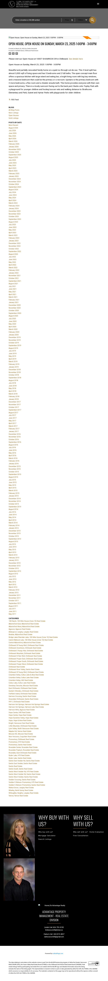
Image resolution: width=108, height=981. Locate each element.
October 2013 (14, 536)
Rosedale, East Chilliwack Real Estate (22, 753)
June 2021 (12, 289)
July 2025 (12, 160)
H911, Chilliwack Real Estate (19, 702)
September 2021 (15, 281)
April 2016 (12, 456)
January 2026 (14, 147)
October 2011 (14, 601)
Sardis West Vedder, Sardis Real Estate (23, 777)
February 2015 (14, 493)
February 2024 (14, 206)
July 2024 (12, 192)
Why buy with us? (45, 832)
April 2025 (12, 168)
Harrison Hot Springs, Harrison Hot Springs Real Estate (29, 704)
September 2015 (15, 474)
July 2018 (12, 383)
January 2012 (14, 593)
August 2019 (13, 348)
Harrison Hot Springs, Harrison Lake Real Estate (26, 707)
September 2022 (15, 251)
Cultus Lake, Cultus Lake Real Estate (22, 683)
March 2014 (13, 523)
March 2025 (13, 171)
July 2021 (12, 286)
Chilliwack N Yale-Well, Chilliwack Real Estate (25, 656)
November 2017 (15, 405)
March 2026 (13, 141)
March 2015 (13, 490)
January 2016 (14, 464)
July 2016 (12, 447)
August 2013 (13, 542)
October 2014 (14, 504)
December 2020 (15, 305)
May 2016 (12, 453)
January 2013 (14, 560)
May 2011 (12, 614)
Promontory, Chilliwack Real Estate (21, 739)
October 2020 (14, 311)
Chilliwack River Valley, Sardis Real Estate (24, 669)
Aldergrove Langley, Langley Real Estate (23, 632)
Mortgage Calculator (47, 836)
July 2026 (12, 131)
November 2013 (15, 533)
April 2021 (12, 294)
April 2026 (12, 139)
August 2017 (13, 413)
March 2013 (13, 555)
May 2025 (12, 165)
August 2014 (13, 509)
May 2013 (12, 550)
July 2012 (12, 576)
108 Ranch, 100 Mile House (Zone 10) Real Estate (27, 621)
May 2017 (12, 421)
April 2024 (12, 200)
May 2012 (12, 582)
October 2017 (14, 407)
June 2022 (12, 259)
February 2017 (14, 429)
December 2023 (15, 211)
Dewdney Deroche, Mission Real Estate (23, 686)
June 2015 (12, 482)
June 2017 (12, 418)
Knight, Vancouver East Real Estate (21, 723)
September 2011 (15, 603)
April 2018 (12, 391)
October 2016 (14, 439)
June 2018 (12, 386)
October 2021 (14, 278)
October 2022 (14, 249)
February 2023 (14, 238)
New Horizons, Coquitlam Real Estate (22, 737)
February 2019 (14, 364)
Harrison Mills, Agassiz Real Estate (22, 710)
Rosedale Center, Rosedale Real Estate (23, 747)
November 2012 (15, 566)
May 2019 (12, 356)
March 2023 (13, 235)
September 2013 (15, 539)
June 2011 (12, 611)
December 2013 (15, 531)
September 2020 (15, 313)
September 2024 (15, 187)
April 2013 (12, 552)
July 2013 (12, 544)
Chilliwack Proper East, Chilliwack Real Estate (25, 659)
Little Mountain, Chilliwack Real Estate (23, 726)
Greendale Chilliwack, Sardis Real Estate (23, 699)
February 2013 (14, 558)
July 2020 (12, 319)
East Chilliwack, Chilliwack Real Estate (23, 688)
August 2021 (13, 284)
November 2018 (15, 372)
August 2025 (13, 157)
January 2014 (14, 528)
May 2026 (12, 136)
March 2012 (13, 587)
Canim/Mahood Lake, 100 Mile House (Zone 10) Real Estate (31, 640)
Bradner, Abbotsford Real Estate (20, 634)
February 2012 (14, 590)
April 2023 (12, 233)
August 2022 (13, 254)
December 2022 (15, 243)
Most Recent (13, 125)
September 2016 (15, 442)
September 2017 (15, 410)
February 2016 (14, 461)
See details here (76, 59)
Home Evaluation (97, 832)
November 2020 (15, 308)
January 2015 (14, 496)
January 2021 (14, 302)
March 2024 (13, 203)
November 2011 (15, 598)
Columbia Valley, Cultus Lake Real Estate (24, 678)
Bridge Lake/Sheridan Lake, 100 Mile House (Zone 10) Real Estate (33, 637)
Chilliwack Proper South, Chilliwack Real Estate (26, 661)
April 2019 (12, 359)
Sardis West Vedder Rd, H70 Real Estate (24, 772)
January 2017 (14, 431)
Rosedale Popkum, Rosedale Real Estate (24, 750)
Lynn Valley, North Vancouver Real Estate (24, 729)
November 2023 (15, 214)
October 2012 (14, 568)
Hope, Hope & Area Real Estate (20, 720)
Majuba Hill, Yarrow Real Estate (20, 731)
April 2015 (12, 488)
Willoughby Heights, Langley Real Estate (23, 793)
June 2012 (12, 579)
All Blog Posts (14, 110)
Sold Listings (13, 118)
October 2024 (14, 184)
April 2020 (12, 327)
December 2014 (15, 499)
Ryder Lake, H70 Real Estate (19, 755)
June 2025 (12, 163)
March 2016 (13, 458)
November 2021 (15, 276)
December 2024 (15, 179)
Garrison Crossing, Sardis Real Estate (22, 696)
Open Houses (14, 115)
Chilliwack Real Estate (17, 667)
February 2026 (14, 144)
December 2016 (15, 434)
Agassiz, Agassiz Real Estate (19, 629)
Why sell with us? (80, 832)
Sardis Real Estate (15, 766)
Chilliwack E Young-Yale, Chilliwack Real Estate (26, 651)
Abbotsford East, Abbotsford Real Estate (24, 624)
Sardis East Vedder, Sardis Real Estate (23, 763)
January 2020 (14, 335)
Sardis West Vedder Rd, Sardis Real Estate (24, 774)
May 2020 (12, 324)
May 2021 (12, 292)
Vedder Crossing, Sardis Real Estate (22, 780)
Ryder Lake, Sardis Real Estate (20, 758)
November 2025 (15, 149)
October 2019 (14, 343)
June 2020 (12, 321)
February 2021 (14, 300)
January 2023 (14, 241)
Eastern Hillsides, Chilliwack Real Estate (23, 691)
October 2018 (14, 375)
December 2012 (15, 563)
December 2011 (15, 595)
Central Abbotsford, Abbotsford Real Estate (25, 643)
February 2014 (14, 525)
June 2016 (12, 450)
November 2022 (15, 246)
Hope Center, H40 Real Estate (19, 712)
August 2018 (13, 380)
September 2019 (15, 345)
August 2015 (13, 477)
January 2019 (14, 367)
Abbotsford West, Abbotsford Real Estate (24, 627)
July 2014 (12, 512)
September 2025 (15, 155)
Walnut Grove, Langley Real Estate (21, 788)
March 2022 (13, 268)
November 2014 (15, 501)
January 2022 (14, 273)
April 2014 (12, 520)
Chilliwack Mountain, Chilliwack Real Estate (24, 653)
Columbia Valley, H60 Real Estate (21, 680)
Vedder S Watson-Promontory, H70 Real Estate (26, 782)
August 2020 (13, 316)
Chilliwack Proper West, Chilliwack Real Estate (26, 664)
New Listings (13, 113)
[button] (45, 832)
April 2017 (12, 423)
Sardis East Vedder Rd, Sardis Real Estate (24, 761)
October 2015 (14, 472)
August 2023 (13, 222)
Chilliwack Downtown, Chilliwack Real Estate (25, 648)
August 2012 (13, 574)
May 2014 (12, 517)
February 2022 (14, 270)
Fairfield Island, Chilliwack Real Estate (26, 50)
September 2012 (15, 571)
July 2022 (12, 257)
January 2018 (14, 399)
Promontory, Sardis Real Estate (20, 745)
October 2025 (14, 152)
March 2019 (13, 362)
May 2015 (12, 485)
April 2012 (12, 585)
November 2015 (15, 469)
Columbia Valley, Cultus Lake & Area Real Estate (26, 675)
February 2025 (14, 174)
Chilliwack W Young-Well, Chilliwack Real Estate (26, 645)
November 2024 (15, 182)
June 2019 (12, 354)
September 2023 (15, 219)
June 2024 (12, 195)
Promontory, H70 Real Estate (19, 742)
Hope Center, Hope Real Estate (20, 715)
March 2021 (13, 297)
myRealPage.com (58, 953)
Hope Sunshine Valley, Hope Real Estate (23, 718)
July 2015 (12, 480)
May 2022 (12, 262)
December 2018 (15, 370)
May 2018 (12, 388)
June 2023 (12, 227)
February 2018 (14, 396)
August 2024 (13, 190)
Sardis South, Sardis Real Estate (20, 769)
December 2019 (15, 337)
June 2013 (12, 547)
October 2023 (14, 216)
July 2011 (12, 609)
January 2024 (14, 208)
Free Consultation (80, 836)
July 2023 (12, 225)
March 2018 (13, 394)
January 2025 (14, 176)
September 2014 (15, 507)
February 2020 (14, 332)
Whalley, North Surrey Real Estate (21, 790)
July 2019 (12, 351)
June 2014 (12, 515)
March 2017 (13, 426)
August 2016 (13, 445)
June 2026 (12, 133)
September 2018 (15, 378)
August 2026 (13, 128)
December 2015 (15, 466)
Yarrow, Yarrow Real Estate (18, 796)
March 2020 (13, 329)
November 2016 (15, 437)
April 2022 (12, 265)
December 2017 (15, 402)
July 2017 (12, 415)
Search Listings (44, 839)
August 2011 (13, 606)
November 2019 (15, 340)
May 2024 (12, 198)
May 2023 (12, 230)
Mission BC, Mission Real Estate (21, 734)
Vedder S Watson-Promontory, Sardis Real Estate (27, 785)
